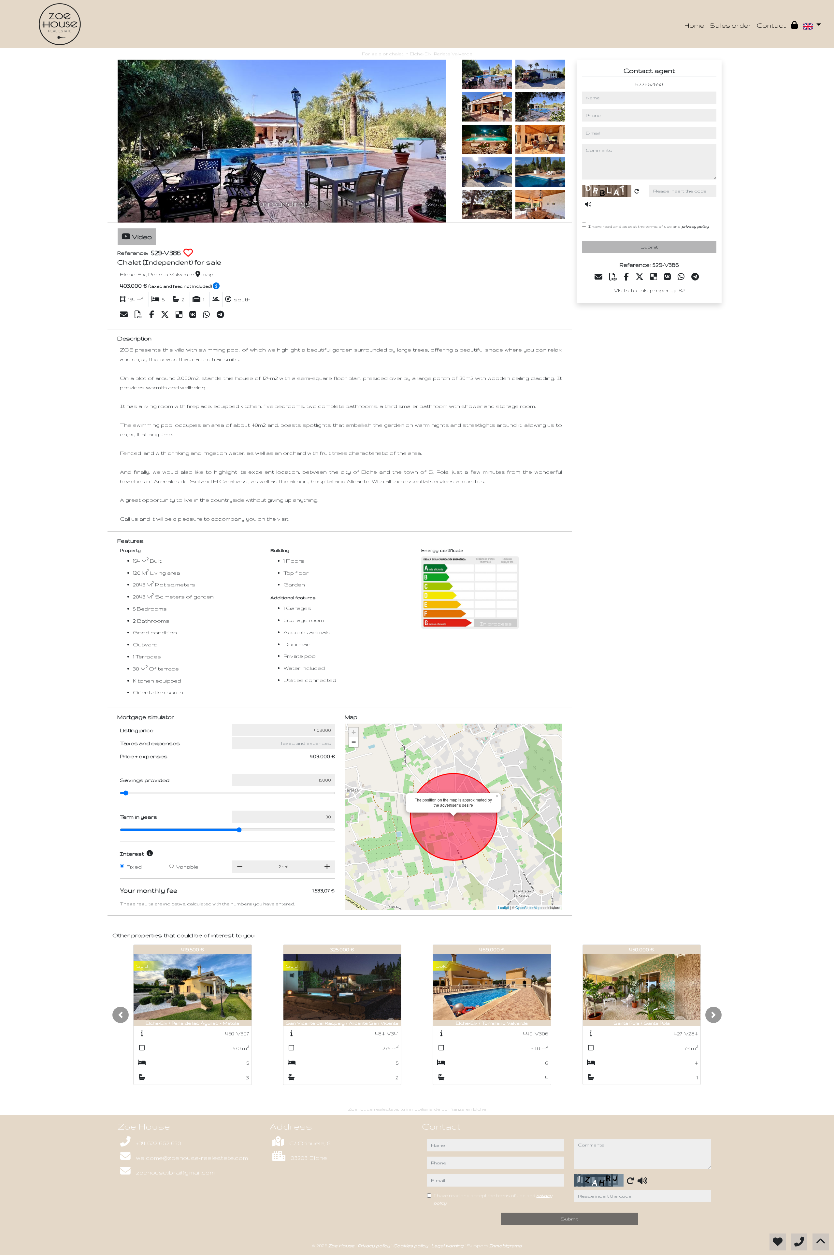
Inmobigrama (505, 1245)
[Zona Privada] (794, 25)
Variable (187, 867)
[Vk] (193, 315)
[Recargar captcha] (637, 191)
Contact (771, 25)
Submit (649, 247)
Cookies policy (411, 1245)
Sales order (731, 25)
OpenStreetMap (527, 907)
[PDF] (139, 315)
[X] (165, 315)
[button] (120, 1015)
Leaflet (503, 907)
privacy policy (695, 226)
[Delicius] (180, 315)
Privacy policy (374, 1245)
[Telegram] (220, 315)
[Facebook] (152, 315)
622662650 (649, 84)
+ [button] (354, 732)
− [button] (354, 742)
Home (694, 25)
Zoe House (342, 1245)
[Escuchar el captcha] (588, 204)
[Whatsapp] (207, 315)
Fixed (134, 867)
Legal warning (448, 1245)
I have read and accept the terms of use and (648, 226)
